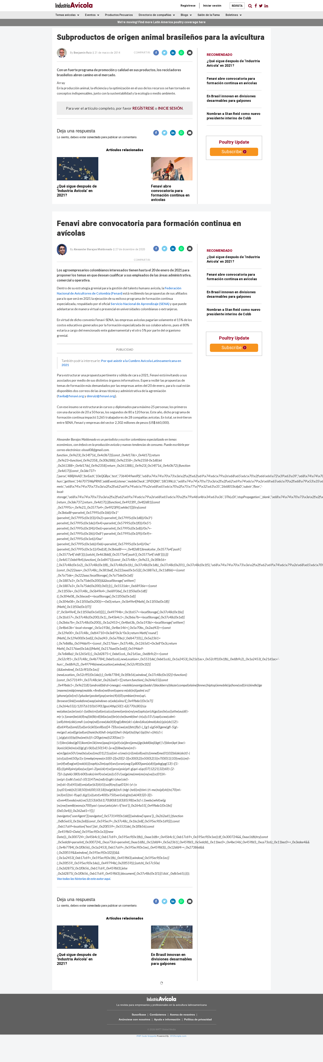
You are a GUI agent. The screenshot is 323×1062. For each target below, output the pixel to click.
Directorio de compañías (155, 15)
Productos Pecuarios (119, 15)
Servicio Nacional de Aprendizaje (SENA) (140, 304)
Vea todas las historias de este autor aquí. (84, 879)
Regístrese (188, 6)
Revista (237, 6)
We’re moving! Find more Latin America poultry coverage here (161, 22)
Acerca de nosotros (182, 1014)
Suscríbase (139, 1014)
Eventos (90, 15)
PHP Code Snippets (146, 1036)
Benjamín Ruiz (83, 53)
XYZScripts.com (178, 1036)
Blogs (185, 15)
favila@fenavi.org (71, 396)
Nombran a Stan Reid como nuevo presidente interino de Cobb (234, 116)
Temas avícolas (65, 15)
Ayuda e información (167, 1019)
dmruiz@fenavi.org (101, 396)
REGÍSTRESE (143, 108)
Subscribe (232, 151)
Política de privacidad (198, 1019)
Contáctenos (158, 1014)
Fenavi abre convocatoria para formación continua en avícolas (170, 193)
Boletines (232, 15)
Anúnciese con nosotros (134, 1019)
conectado (94, 137)
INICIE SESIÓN (170, 108)
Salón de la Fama (209, 15)
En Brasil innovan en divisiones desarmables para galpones (231, 98)
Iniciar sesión (212, 6)
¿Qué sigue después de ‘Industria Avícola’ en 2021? (77, 191)
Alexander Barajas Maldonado (93, 249)
